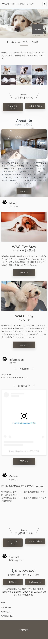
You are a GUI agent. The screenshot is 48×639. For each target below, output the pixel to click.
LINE (11, 582)
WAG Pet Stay (7, 616)
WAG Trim (5, 612)
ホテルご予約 (34, 106)
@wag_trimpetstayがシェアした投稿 (24, 451)
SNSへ (23, 461)
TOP (3, 603)
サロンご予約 (12, 107)
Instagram (34, 582)
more (22, 191)
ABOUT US (6, 607)
